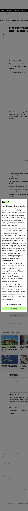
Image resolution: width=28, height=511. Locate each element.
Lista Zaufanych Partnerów (8, 299)
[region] (14, 255)
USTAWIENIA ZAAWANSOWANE (14, 304)
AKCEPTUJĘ (14, 308)
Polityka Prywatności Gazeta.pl (9, 258)
